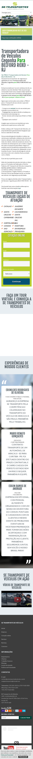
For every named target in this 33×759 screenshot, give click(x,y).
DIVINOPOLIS (20, 229)
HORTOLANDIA (10, 223)
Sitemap (3, 663)
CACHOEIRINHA (21, 212)
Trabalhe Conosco (6, 661)
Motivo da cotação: (8, 269)
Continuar (16, 282)
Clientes (4, 659)
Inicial (3, 628)
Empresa (4, 632)
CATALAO (7, 206)
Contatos (4, 646)
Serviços (4, 639)
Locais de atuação (6, 665)
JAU (16, 223)
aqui (19, 188)
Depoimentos (5, 657)
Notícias (4, 643)
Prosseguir (23, 757)
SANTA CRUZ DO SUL (18, 217)
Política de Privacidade (8, 667)
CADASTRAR (25, 718)
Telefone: (6, 260)
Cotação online (6, 635)
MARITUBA (19, 226)
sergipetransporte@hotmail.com (10, 681)
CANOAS (7, 226)
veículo (12, 108)
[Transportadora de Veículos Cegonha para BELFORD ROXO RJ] (15, 3)
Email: (5, 250)
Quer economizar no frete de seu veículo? (14, 31)
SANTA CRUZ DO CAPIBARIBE (9, 214)
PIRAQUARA (19, 231)
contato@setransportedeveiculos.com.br (13, 679)
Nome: (5, 241)
